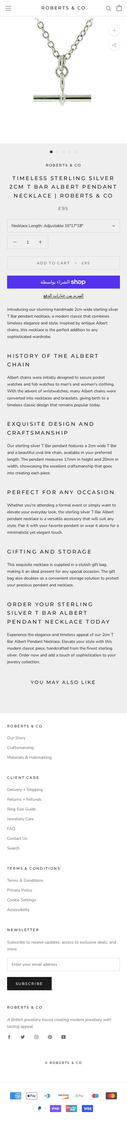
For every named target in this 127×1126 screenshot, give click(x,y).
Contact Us (17, 838)
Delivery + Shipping (25, 789)
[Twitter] (23, 1036)
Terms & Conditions (25, 880)
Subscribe (29, 983)
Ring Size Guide (21, 809)
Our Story (16, 738)
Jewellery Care (20, 819)
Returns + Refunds (24, 799)
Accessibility (18, 910)
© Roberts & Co (63, 1063)
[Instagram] (36, 1036)
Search (13, 848)
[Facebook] (9, 1036)
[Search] (108, 8)
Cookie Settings (21, 900)
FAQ (11, 828)
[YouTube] (63, 1036)
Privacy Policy (19, 890)
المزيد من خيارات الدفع (63, 295)
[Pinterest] (50, 1036)
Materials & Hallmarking (29, 757)
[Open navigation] (8, 8)
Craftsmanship (20, 747)
